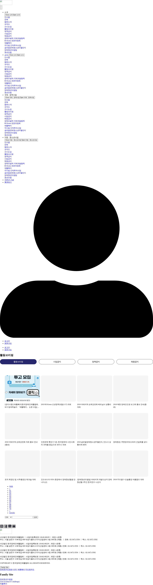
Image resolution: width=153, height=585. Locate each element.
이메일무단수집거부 (37, 521)
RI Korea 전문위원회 (12, 41)
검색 (35, 517)
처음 (11, 486)
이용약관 (21, 521)
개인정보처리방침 (7, 521)
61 (10, 491)
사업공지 (8, 34)
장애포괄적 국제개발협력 (14, 38)
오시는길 (8, 27)
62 (10, 493)
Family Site (4, 567)
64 (10, 497)
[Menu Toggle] (1, 7)
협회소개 (8, 22)
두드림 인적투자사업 (12, 45)
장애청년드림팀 (10, 50)
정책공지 (8, 31)
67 (10, 503)
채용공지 (8, 36)
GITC (15, 569)
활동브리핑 (8, 29)
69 (10, 507)
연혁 (6, 20)
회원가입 (8, 343)
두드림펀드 (29, 569)
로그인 (7, 341)
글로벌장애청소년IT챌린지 (15, 48)
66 (10, 501)
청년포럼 (8, 52)
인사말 (7, 17)
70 (10, 509)
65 (10, 499)
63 (10, 495)
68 (10, 505)
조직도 (7, 24)
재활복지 (8, 43)
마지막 (12, 513)
